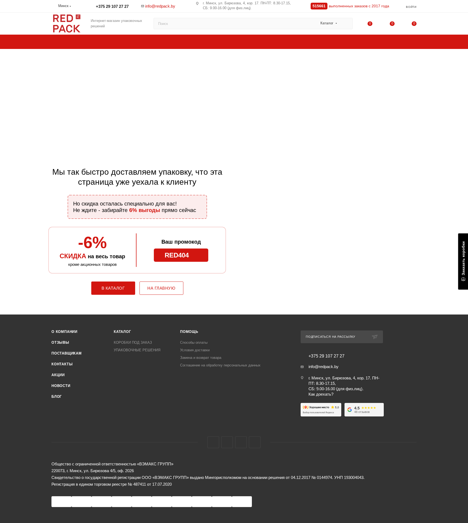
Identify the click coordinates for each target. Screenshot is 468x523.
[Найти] (346, 23)
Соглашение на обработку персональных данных (220, 365)
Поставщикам (66, 353)
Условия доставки (195, 350)
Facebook (213, 442)
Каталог (122, 332)
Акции (58, 375)
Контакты (62, 364)
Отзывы (60, 342)
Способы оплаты (193, 342)
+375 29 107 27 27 (112, 6)
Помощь (189, 332)
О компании (64, 332)
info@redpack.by (160, 6)
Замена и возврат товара (200, 358)
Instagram (227, 442)
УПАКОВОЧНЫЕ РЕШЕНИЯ (137, 350)
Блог (56, 397)
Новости (60, 386)
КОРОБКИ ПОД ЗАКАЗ (133, 342)
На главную (161, 288)
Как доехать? (320, 394)
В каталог (113, 288)
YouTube (241, 442)
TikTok (255, 442)
